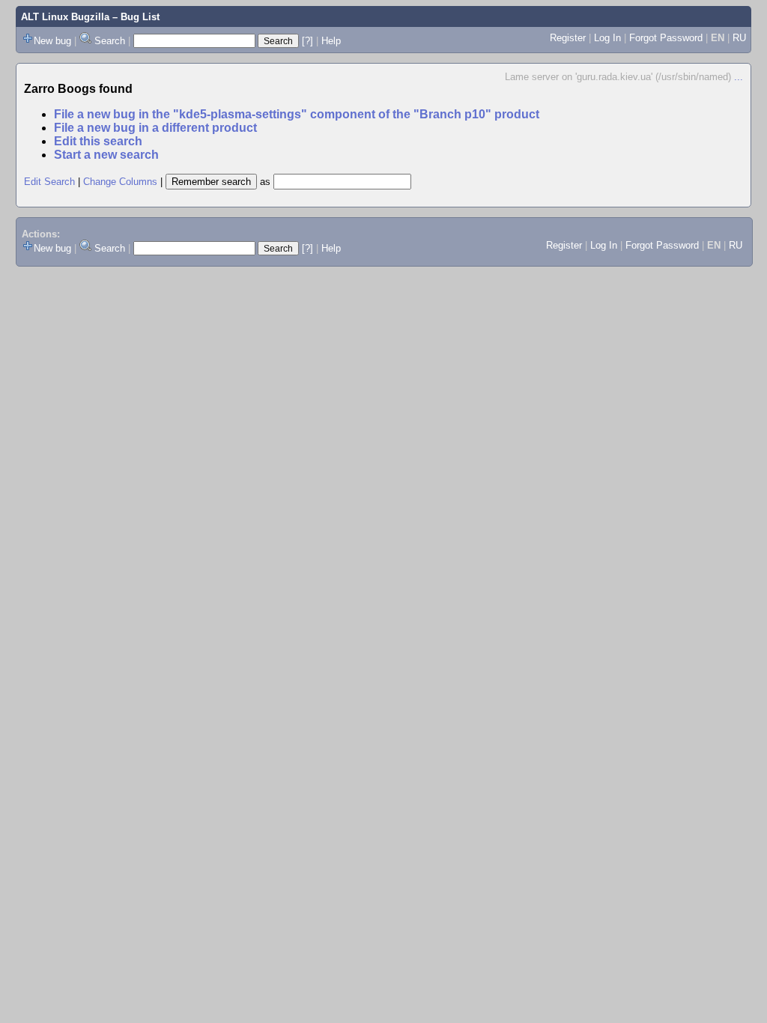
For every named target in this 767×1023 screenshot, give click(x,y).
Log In (607, 37)
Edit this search (98, 141)
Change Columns (120, 181)
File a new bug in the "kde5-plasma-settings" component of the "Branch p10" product (296, 114)
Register (568, 37)
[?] (307, 40)
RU (739, 37)
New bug (52, 40)
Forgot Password (666, 37)
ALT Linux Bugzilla (65, 16)
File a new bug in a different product (155, 127)
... (738, 76)
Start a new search (106, 154)
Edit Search (49, 181)
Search (109, 40)
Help (331, 40)
